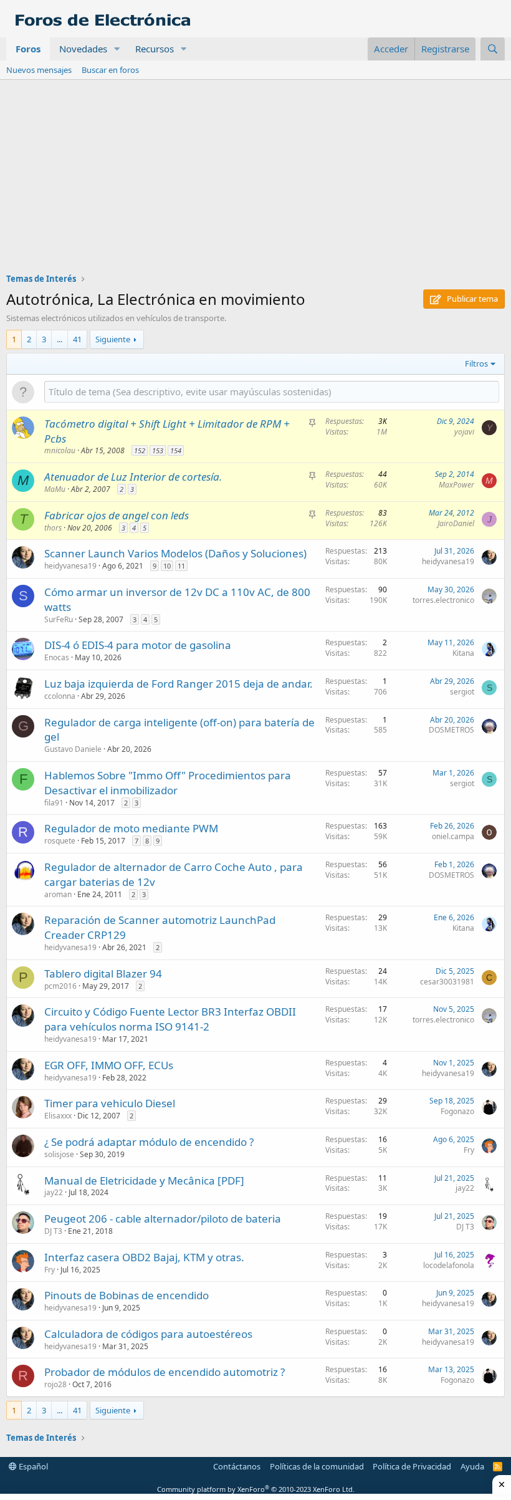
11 (181, 565)
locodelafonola (448, 1265)
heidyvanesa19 (70, 565)
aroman (58, 894)
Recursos (154, 48)
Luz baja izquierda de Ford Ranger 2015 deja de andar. (178, 683)
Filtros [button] (476, 363)
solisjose (59, 1154)
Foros (28, 48)
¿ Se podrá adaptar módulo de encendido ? (149, 1142)
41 (77, 339)
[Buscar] (492, 48)
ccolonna (59, 696)
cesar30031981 (447, 981)
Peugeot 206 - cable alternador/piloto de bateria (162, 1218)
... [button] (59, 339)
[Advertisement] (255, 173)
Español (32, 1466)
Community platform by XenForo (256, 1489)
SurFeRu (58, 619)
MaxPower (456, 484)
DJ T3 (53, 1231)
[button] (117, 48)
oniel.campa (453, 836)
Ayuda (472, 1466)
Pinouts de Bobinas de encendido (126, 1295)
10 (167, 565)
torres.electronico (443, 600)
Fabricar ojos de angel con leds (116, 515)
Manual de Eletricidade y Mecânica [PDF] (144, 1180)
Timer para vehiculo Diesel (109, 1103)
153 (157, 450)
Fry (469, 1150)
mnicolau (59, 450)
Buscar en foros (110, 69)
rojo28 (55, 1384)
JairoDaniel (455, 523)
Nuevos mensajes (39, 69)
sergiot (462, 691)
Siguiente (112, 339)
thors (53, 527)
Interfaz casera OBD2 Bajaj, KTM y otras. (144, 1257)
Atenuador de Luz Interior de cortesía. (133, 476)
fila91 (54, 802)
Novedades (83, 48)
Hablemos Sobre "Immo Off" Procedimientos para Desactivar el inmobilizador (167, 782)
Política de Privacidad (412, 1466)
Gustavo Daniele (73, 749)
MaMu (54, 489)
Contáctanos (236, 1466)
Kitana (463, 653)
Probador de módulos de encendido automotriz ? (164, 1372)
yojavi (464, 431)
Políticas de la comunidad (317, 1466)
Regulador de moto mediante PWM (131, 828)
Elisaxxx (58, 1115)
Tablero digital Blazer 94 (103, 973)
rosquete (59, 840)
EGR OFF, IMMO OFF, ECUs (108, 1065)
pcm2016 (60, 986)
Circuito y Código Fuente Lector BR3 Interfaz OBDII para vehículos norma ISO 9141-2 (170, 1019)
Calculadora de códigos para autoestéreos (148, 1334)
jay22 (53, 1192)
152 (139, 450)
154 (175, 450)
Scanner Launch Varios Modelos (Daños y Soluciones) (175, 553)
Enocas (56, 657)
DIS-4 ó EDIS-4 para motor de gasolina (137, 645)
